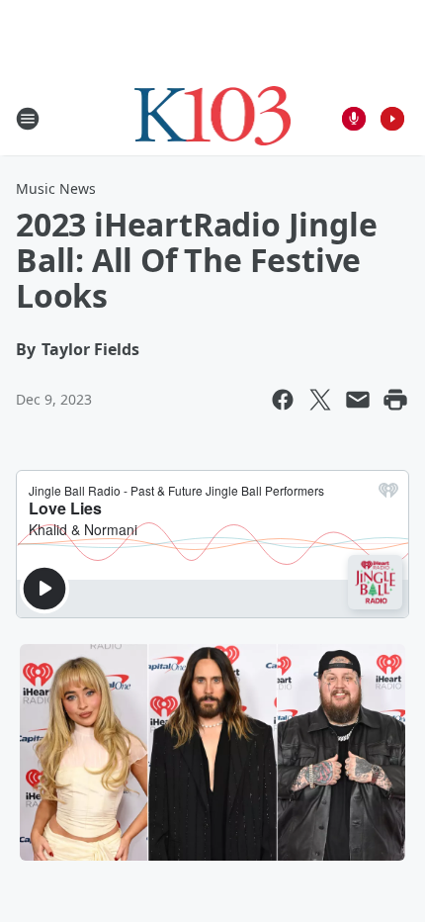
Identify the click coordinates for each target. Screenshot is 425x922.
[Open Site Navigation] (28, 119)
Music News (56, 188)
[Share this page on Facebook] (283, 400)
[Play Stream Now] (392, 119)
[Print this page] (395, 400)
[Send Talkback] (354, 119)
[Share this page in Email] (358, 400)
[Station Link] (213, 118)
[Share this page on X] (320, 400)
